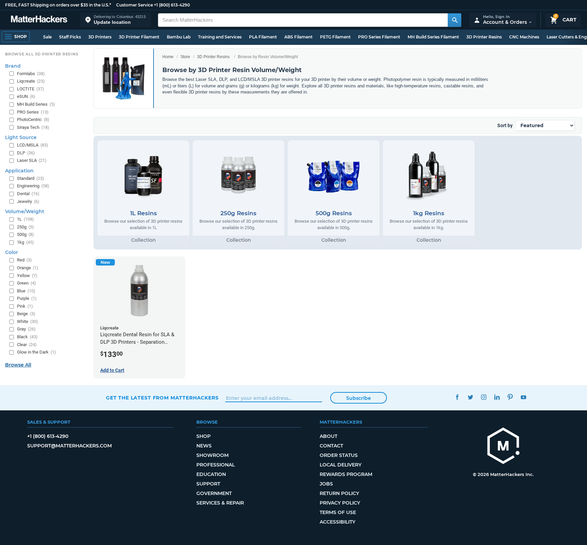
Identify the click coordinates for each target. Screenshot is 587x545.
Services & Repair (220, 503)
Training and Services (220, 36)
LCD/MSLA (32, 145)
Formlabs (31, 73)
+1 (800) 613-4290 (172, 4)
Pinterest (510, 397)
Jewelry (28, 201)
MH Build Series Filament (433, 36)
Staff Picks (70, 36)
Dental (28, 193)
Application (19, 171)
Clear (27, 344)
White (27, 321)
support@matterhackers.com (69, 446)
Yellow (27, 275)
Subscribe (358, 398)
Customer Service (134, 4)
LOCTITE (30, 88)
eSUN (26, 96)
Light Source (21, 137)
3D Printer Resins (484, 36)
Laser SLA (32, 160)
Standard (30, 178)
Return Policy (339, 493)
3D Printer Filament (139, 36)
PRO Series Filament (379, 36)
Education (211, 474)
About (328, 436)
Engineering (33, 185)
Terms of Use (338, 512)
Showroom (212, 455)
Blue (26, 290)
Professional (215, 465)
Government (214, 493)
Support (208, 484)
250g (25, 226)
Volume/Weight (24, 211)
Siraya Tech (33, 127)
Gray (26, 328)
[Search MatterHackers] (454, 20)
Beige (26, 313)
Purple (27, 298)
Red (24, 259)
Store (185, 56)
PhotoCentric (33, 119)
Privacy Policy (340, 503)
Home (168, 56)
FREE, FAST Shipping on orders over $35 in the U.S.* (58, 4)
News (204, 446)
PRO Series (33, 112)
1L (25, 219)
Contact (331, 446)
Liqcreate (31, 81)
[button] (115, 20)
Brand (13, 66)
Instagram (484, 397)
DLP (26, 152)
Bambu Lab (179, 36)
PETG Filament (335, 36)
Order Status (339, 455)
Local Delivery (340, 465)
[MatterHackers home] (39, 20)
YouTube (523, 397)
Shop (203, 436)
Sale (47, 36)
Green (26, 283)
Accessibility (337, 522)
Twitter (470, 397)
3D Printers (99, 36)
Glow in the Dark (36, 352)
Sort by (505, 125)
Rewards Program (346, 474)
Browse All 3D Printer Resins (41, 54)
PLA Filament (263, 36)
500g (25, 234)
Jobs (326, 484)
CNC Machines (524, 36)
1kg (25, 242)
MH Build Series (36, 104)
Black (27, 336)
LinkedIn (497, 397)
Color (11, 252)
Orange (27, 267)
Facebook (457, 397)
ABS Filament (298, 36)
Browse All (18, 365)
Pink (25, 306)
